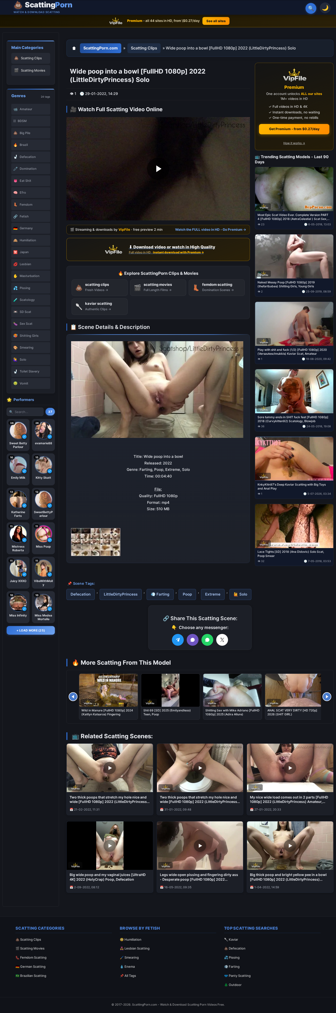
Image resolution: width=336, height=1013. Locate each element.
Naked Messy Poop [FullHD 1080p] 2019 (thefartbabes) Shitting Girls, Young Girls (286, 284)
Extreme (212, 594)
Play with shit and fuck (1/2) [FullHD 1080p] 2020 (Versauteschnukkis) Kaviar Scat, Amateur (292, 351)
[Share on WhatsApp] (207, 640)
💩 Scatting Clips (28, 939)
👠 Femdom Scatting (30, 957)
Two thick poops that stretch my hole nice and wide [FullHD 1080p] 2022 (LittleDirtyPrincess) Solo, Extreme (109, 799)
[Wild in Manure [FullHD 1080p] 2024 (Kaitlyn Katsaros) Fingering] (108, 690)
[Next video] (326, 696)
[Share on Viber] (193, 640)
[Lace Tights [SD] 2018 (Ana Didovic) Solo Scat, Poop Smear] (294, 526)
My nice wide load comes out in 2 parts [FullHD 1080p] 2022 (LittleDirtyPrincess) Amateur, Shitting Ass (289, 799)
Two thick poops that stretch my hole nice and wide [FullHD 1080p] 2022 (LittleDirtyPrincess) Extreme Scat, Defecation (199, 799)
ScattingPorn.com (100, 48)
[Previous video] (73, 696)
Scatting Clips (144, 48)
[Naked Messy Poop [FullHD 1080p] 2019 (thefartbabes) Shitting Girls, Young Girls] (294, 256)
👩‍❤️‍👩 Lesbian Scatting (135, 948)
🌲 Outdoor (233, 985)
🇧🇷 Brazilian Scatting (30, 976)
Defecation (81, 594)
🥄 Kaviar (231, 939)
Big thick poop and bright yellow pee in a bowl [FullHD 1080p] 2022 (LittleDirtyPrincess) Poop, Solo (288, 877)
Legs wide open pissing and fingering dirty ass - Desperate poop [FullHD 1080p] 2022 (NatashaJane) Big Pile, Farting (199, 877)
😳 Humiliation (130, 939)
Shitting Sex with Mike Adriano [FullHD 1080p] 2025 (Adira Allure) (232, 712)
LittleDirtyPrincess (120, 594)
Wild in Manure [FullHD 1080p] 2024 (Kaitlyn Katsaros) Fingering (107, 712)
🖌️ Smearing (129, 957)
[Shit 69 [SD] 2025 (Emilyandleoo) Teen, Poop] (170, 690)
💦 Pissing (232, 957)
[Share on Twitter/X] (222, 640)
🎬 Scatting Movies (30, 948)
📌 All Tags (128, 976)
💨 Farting (160, 594)
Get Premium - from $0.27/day (294, 129)
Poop (187, 594)
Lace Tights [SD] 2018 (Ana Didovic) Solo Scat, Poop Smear (291, 553)
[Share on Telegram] (178, 640)
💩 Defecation (234, 948)
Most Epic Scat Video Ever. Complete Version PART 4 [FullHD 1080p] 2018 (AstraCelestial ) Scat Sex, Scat (293, 217)
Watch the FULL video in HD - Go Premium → (210, 229)
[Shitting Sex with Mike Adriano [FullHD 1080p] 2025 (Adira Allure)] (232, 690)
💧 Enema (127, 966)
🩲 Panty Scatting (237, 976)
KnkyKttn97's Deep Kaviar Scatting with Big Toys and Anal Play (292, 486)
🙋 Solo (240, 594)
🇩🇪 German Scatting (30, 966)
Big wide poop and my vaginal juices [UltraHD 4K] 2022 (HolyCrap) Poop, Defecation (108, 877)
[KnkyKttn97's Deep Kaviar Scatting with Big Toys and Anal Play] (294, 458)
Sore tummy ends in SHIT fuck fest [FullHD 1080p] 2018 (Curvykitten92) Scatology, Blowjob (293, 419)
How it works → (294, 143)
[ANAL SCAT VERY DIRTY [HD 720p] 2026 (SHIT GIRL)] (294, 690)
